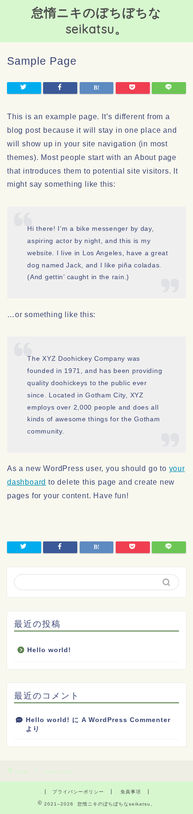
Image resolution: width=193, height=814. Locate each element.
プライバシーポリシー (78, 791)
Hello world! (49, 650)
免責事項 (130, 791)
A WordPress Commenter (126, 719)
